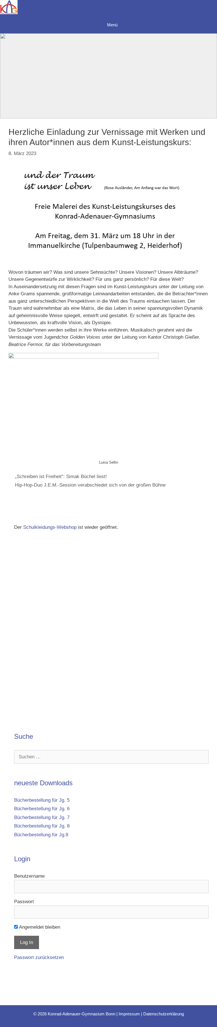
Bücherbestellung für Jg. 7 (42, 817)
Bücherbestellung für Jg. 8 (42, 826)
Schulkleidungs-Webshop (50, 527)
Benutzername (29, 876)
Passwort (24, 901)
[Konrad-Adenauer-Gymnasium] (9, 8)
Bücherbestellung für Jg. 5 (42, 800)
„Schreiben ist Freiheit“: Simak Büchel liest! (61, 476)
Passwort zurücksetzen (39, 957)
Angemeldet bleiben (39, 927)
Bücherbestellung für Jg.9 (41, 834)
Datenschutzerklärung (163, 1013)
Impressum (129, 1013)
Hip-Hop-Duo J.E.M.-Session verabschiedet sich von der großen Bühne (90, 485)
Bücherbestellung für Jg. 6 (42, 808)
